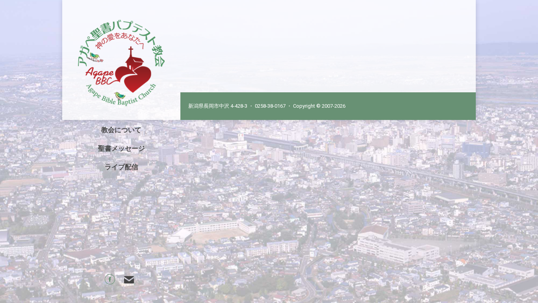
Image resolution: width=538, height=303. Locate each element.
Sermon (219, 47)
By (245, 47)
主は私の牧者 (233, 33)
